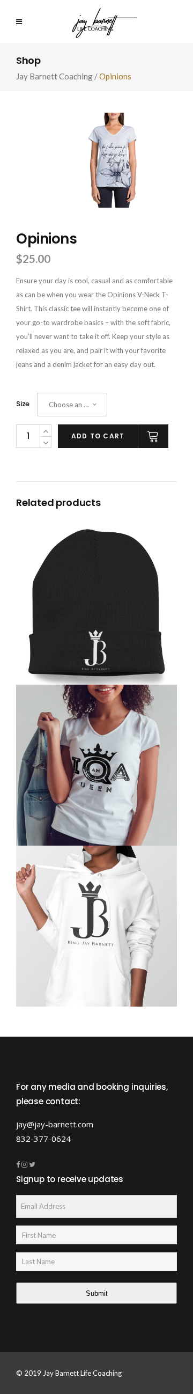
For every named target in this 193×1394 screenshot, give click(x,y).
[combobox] (72, 404)
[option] (112, 160)
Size (22, 404)
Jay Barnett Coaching (54, 76)
